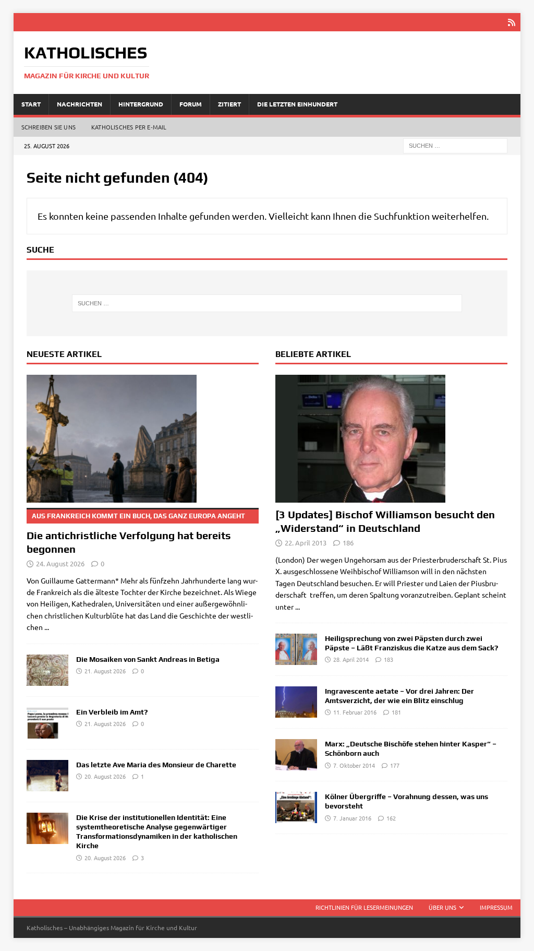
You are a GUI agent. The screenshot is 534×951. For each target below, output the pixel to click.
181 (396, 712)
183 (388, 659)
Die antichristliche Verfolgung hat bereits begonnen (136, 533)
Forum (190, 104)
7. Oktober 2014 (354, 765)
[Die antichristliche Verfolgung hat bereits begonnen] (143, 439)
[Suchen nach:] (455, 144)
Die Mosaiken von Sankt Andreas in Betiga (148, 659)
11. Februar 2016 (355, 712)
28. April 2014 (351, 659)
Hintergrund (140, 104)
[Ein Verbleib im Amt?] (47, 723)
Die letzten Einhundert (297, 104)
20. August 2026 (105, 776)
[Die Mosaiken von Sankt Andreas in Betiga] (47, 670)
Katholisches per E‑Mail (129, 127)
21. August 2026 (105, 671)
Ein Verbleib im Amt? (112, 712)
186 (348, 542)
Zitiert (229, 104)
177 (394, 765)
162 (391, 818)
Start (31, 104)
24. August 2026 (60, 563)
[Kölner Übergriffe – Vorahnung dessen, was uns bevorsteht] (296, 807)
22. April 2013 (305, 542)
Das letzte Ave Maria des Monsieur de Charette (156, 764)
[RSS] (511, 22)
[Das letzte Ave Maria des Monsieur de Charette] (47, 775)
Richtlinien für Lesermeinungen (364, 907)
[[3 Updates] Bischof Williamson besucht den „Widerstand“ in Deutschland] (391, 439)
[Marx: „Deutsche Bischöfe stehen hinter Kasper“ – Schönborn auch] (296, 754)
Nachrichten (79, 104)
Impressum (496, 907)
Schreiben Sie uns (48, 127)
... (46, 627)
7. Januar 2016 (352, 818)
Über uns (442, 907)
